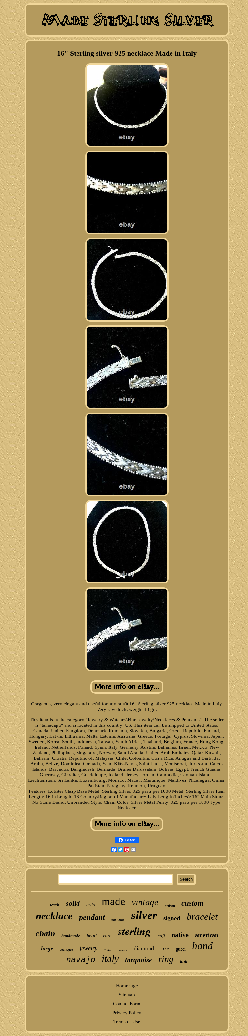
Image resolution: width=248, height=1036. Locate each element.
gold (90, 904)
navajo (80, 959)
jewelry (88, 948)
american (206, 935)
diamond (144, 948)
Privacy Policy (126, 1012)
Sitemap (127, 994)
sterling (134, 931)
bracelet (202, 916)
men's (123, 950)
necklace (54, 915)
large (47, 948)
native (180, 934)
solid (73, 903)
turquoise (138, 960)
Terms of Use (126, 1021)
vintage (145, 902)
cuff (161, 935)
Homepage (127, 985)
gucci (181, 949)
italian (108, 950)
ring (165, 959)
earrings (118, 919)
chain (45, 933)
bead (92, 935)
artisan (170, 906)
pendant (92, 917)
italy (110, 958)
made (113, 901)
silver (144, 915)
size (164, 948)
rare (107, 935)
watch (54, 905)
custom (192, 903)
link (183, 961)
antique (66, 949)
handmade (70, 935)
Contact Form (126, 1003)
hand (202, 946)
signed (171, 918)
